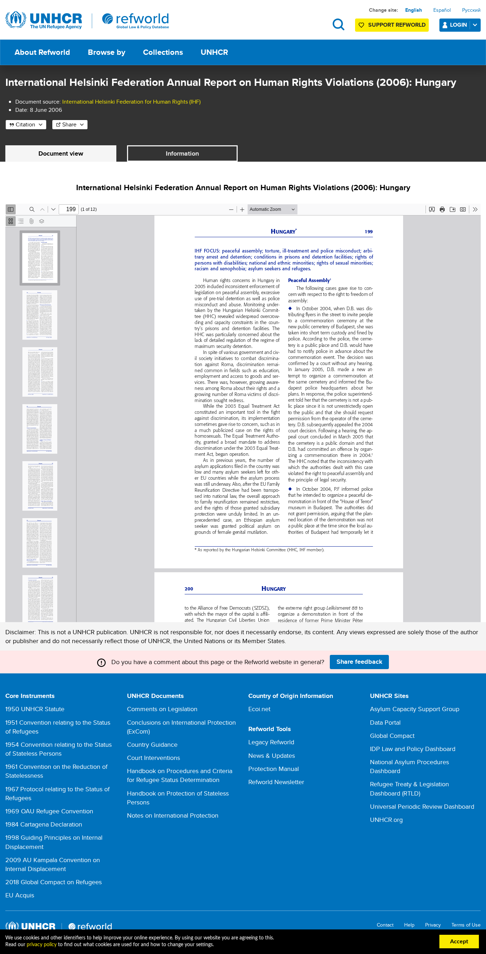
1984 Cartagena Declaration (43, 824)
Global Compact (392, 735)
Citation (25, 124)
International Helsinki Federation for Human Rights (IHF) (131, 102)
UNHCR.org (386, 819)
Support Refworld (397, 25)
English (413, 10)
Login (458, 25)
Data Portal (385, 722)
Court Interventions (153, 757)
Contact (385, 925)
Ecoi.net (259, 708)
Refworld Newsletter (276, 781)
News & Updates (271, 755)
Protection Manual (273, 768)
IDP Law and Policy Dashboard (412, 748)
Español (442, 10)
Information (182, 153)
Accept (459, 941)
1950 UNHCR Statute (34, 708)
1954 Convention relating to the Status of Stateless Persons (58, 749)
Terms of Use (466, 925)
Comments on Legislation (162, 708)
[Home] (87, 20)
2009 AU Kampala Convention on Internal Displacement (52, 864)
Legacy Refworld (271, 741)
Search (338, 24)
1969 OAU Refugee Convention (49, 811)
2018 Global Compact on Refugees (53, 881)
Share (69, 124)
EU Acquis (19, 895)
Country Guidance (152, 744)
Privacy (433, 925)
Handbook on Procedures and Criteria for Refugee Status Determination (179, 775)
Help (409, 925)
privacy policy (42, 944)
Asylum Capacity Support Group (414, 708)
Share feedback (359, 661)
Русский (471, 10)
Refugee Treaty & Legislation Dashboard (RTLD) (409, 788)
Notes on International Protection (172, 815)
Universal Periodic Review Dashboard (422, 806)
